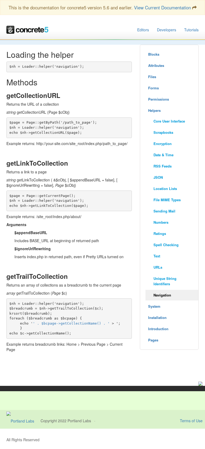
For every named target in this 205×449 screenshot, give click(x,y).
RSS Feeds (162, 166)
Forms (153, 87)
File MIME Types (167, 199)
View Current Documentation (162, 7)
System (154, 306)
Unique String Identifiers (164, 281)
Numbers (160, 222)
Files (152, 76)
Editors (143, 29)
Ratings (159, 233)
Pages (153, 340)
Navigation (162, 295)
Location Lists (165, 188)
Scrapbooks (163, 132)
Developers (166, 29)
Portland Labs (79, 420)
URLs (157, 267)
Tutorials (191, 29)
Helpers (154, 110)
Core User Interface (169, 121)
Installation (157, 317)
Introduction (158, 328)
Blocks (153, 54)
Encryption (162, 143)
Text (156, 255)
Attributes (156, 65)
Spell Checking (166, 244)
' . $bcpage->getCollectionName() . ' (71, 323)
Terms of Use (191, 420)
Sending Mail (164, 211)
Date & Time (163, 154)
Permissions (158, 99)
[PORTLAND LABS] (23, 420)
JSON (158, 177)
